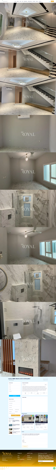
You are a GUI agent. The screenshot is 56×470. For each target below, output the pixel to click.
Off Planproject (21, 459)
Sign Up (40, 463)
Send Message (14, 395)
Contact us (29, 457)
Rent (22, 1)
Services (37, 1)
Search (15, 415)
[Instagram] (20, 461)
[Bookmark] (43, 378)
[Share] (5, 467)
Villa (31, 415)
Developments (25, 1)
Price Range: (10, 413)
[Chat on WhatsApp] (54, 468)
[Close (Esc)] (8, 467)
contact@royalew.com (5, 460)
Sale (18, 455)
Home (15, 1)
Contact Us (40, 1)
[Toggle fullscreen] (3, 467)
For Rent (46, 415)
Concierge (34, 1)
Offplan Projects (30, 1)
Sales (20, 1)
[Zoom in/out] (1, 467)
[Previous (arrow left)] (1, 469)
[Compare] (45, 378)
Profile (52, 1)
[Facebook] (18, 461)
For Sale (33, 415)
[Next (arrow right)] (3, 469)
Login (49, 1)
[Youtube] (22, 461)
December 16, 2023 (32, 429)
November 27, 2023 (45, 429)
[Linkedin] (24, 461)
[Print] (47, 378)
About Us (18, 1)
